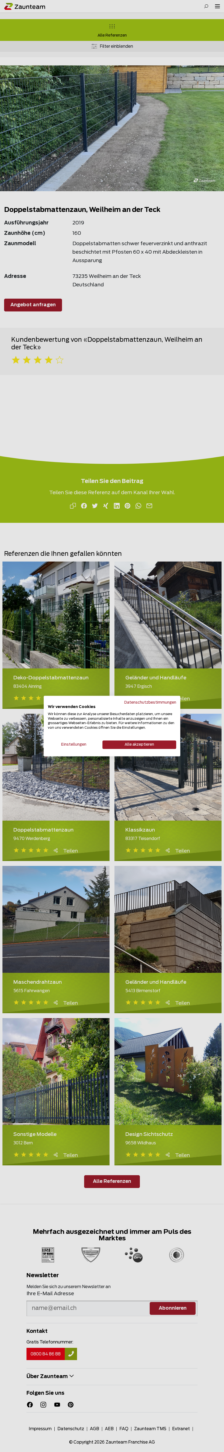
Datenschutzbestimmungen (150, 702)
